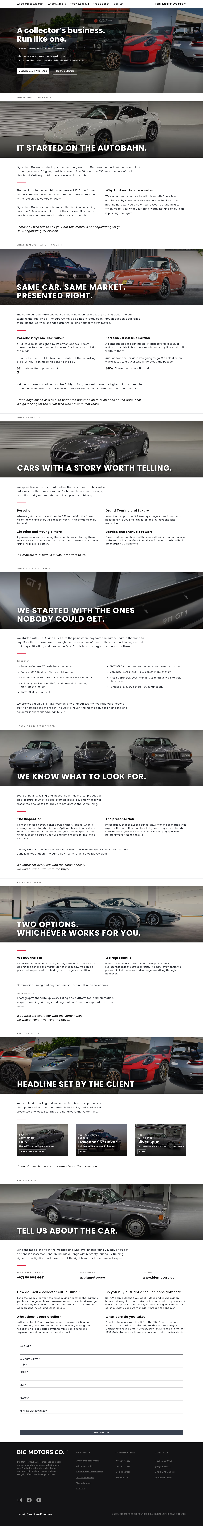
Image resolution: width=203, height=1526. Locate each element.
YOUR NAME (26, 1346)
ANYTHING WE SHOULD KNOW (33, 1411)
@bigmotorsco (92, 1277)
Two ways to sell (85, 1477)
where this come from (88, 1460)
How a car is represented (89, 1471)
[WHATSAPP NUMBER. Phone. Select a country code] (24, 1364)
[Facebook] (29, 1500)
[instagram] (19, 1500)
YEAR (23, 1385)
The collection (83, 1483)
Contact (80, 1488)
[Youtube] (38, 1500)
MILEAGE (24, 1398)
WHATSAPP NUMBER (30, 1359)
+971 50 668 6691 (30, 1277)
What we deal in (84, 1466)
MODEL (24, 1372)
